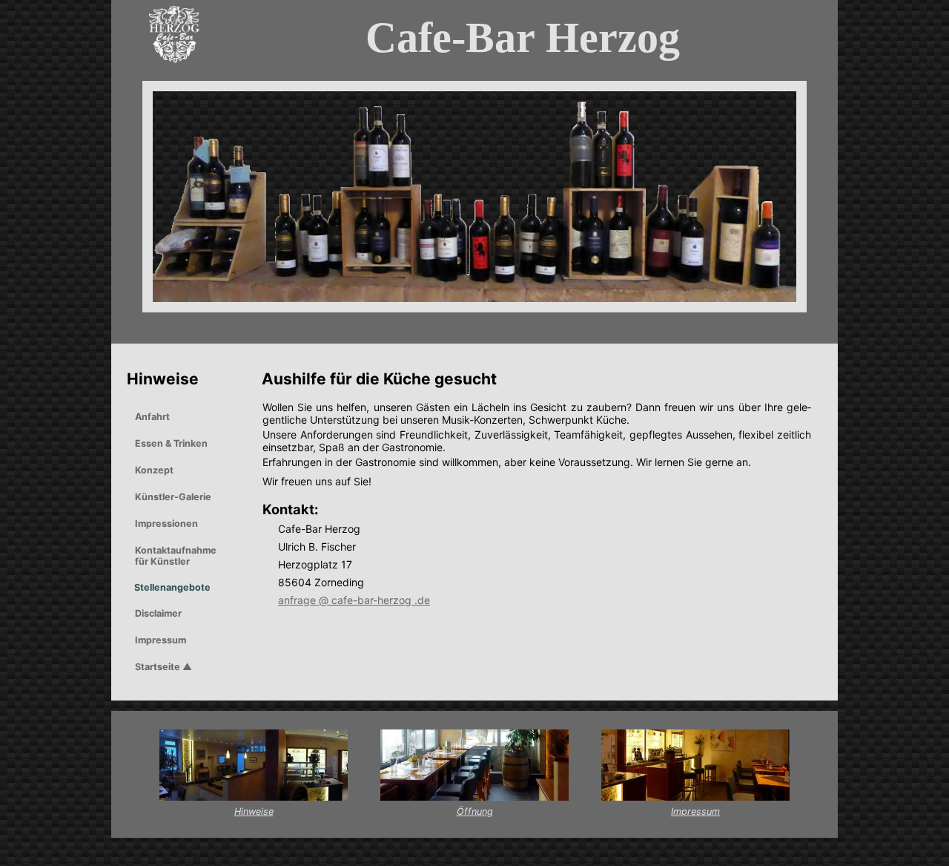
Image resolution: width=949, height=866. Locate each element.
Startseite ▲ (163, 666)
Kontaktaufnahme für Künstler (175, 556)
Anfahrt (152, 416)
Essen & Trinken (171, 443)
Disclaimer (158, 613)
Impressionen (166, 523)
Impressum (160, 640)
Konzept (154, 470)
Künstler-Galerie (173, 496)
